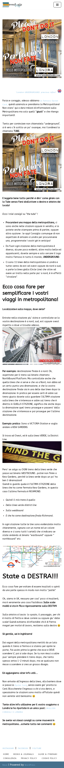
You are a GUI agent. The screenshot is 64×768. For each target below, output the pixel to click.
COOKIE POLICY (49, 758)
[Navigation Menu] (57, 4)
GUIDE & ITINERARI (47, 754)
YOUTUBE (36, 748)
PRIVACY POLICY (29, 758)
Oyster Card (21, 685)
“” (36, 92)
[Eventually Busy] (12, 4)
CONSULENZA (9, 758)
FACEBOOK (23, 748)
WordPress (30, 765)
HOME (6, 754)
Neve (4, 765)
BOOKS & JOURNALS (23, 754)
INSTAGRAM (8, 748)
